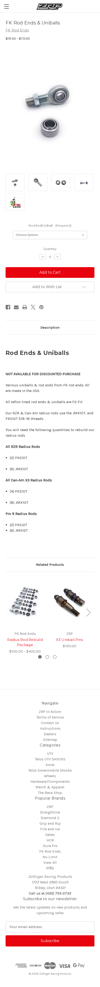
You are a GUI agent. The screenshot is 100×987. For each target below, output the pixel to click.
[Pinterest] (41, 307)
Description (50, 327)
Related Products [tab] (50, 564)
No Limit (50, 857)
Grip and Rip (50, 823)
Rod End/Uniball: (50, 225)
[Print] (24, 307)
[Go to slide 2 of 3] (47, 657)
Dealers (50, 734)
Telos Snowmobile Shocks (50, 770)
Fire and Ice (50, 829)
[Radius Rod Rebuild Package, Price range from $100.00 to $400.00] (25, 602)
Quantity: (50, 249)
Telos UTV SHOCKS (50, 759)
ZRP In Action (50, 711)
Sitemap (50, 739)
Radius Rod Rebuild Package (25, 642)
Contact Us (50, 723)
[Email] (16, 307)
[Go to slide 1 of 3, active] (40, 657)
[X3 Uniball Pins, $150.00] (69, 602)
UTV (50, 753)
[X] (33, 307)
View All (50, 862)
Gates (50, 834)
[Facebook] (8, 307)
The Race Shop (50, 792)
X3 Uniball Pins (69, 639)
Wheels (50, 776)
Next (88, 612)
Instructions (50, 728)
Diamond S (50, 818)
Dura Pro (50, 846)
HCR (50, 840)
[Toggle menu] (6, 6)
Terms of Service (50, 717)
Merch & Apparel (50, 787)
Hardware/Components (50, 781)
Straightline (50, 812)
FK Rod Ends (50, 851)
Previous (6, 612)
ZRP (50, 806)
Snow (50, 764)
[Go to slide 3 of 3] (55, 657)
